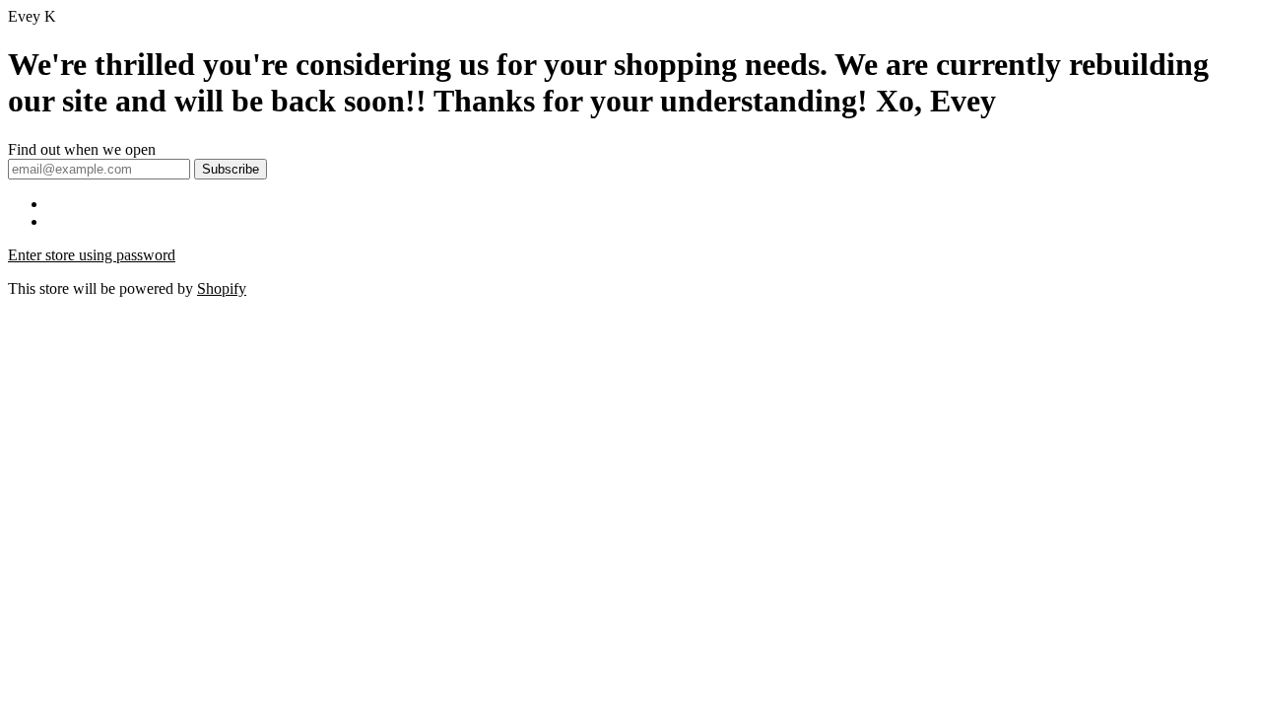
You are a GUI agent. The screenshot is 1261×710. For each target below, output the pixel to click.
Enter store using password (91, 255)
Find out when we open (82, 149)
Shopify (221, 288)
